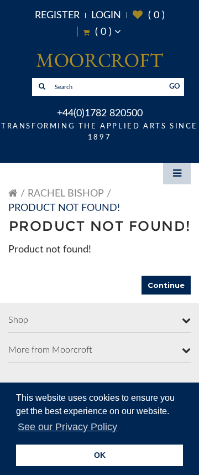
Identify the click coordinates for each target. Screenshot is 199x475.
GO (174, 86)
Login (106, 15)
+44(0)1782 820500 (100, 113)
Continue (166, 285)
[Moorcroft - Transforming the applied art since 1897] (99, 60)
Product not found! (64, 208)
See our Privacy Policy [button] (67, 426)
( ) (149, 15)
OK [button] (100, 455)
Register (57, 15)
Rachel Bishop (66, 194)
